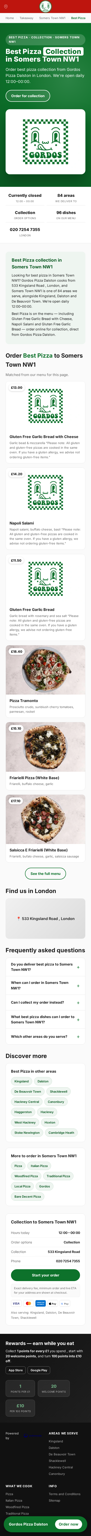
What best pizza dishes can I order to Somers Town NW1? (42, 1019)
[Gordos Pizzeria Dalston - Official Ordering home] (45, 6)
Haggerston (23, 1112)
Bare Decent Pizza (27, 1196)
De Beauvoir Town (27, 1091)
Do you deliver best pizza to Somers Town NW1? (42, 967)
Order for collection (28, 96)
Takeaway (26, 18)
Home (10, 18)
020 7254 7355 (25, 229)
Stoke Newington (27, 1132)
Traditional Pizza (58, 1176)
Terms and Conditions (64, 1494)
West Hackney (25, 1122)
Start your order (45, 1275)
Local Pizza (22, 1186)
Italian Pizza (39, 1166)
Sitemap (54, 1500)
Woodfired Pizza (26, 1176)
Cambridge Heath (61, 1132)
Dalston (43, 1081)
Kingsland (21, 1081)
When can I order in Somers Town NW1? (39, 985)
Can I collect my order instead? (37, 1002)
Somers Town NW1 (52, 18)
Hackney (47, 1112)
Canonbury (56, 1102)
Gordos (44, 1186)
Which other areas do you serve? (39, 1036)
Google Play (39, 1370)
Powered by (12, 1435)
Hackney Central (26, 1102)
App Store (16, 1370)
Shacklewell (58, 1091)
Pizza (18, 1166)
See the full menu (45, 873)
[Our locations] (6, 6)
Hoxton (50, 1122)
